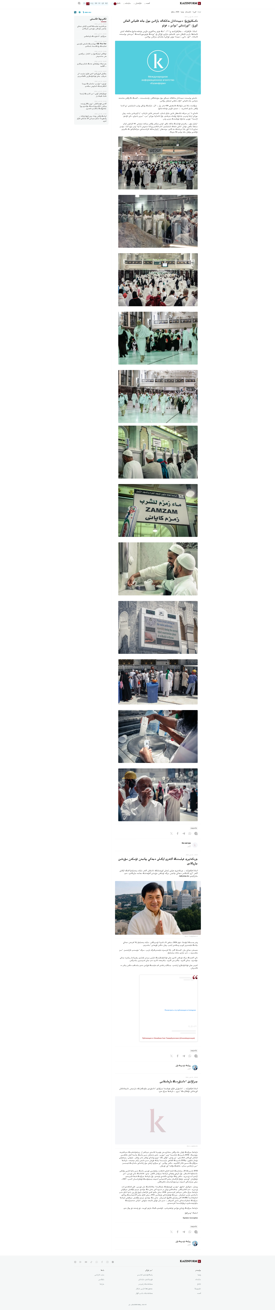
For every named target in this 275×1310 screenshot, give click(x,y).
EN (96, 4)
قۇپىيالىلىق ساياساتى (145, 1280)
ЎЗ (84, 4)
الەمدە (199, 1293)
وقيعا (182, 12)
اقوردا (194, 12)
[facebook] (102, 1262)
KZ (106, 4)
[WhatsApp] (190, 834)
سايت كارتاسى (99, 1275)
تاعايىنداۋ (188, 12)
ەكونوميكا (198, 1289)
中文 (92, 4)
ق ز (88, 4)
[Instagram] (196, 834)
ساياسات (198, 1280)
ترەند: (199, 12)
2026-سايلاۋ (175, 12)
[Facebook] (177, 834)
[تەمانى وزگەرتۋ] (114, 3)
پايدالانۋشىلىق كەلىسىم (145, 1275)
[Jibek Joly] (86, 12)
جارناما (102, 1284)
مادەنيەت (194, 828)
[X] (171, 834)
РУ (99, 4)
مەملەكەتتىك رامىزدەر (145, 1284)
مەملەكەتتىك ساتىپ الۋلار (144, 1293)
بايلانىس (101, 1280)
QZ (103, 4)
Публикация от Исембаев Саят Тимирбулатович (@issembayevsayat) (168, 1038)
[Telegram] (183, 834)
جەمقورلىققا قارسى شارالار (144, 1289)
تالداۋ (118, 4)
